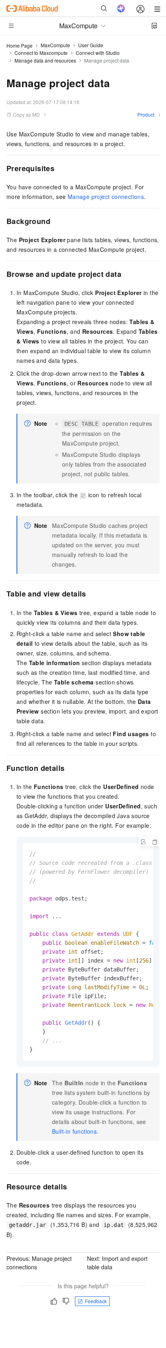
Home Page (19, 45)
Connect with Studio (98, 52)
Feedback (96, 1301)
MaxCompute (55, 45)
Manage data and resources (45, 60)
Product (145, 114)
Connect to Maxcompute (41, 52)
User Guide (90, 45)
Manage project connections (106, 197)
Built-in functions (74, 1131)
